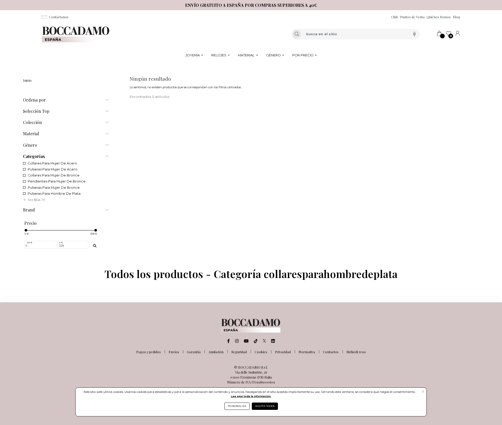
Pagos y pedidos (148, 352)
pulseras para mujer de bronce (54, 188)
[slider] (26, 230)
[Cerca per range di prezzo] (94, 246)
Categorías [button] (34, 156)
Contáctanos (59, 17)
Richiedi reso (356, 352)
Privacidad (283, 352)
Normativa (307, 352)
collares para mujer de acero (52, 163)
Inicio (27, 80)
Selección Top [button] (36, 111)
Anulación (216, 352)
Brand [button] (29, 209)
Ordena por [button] (34, 99)
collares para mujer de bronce (53, 175)
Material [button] (31, 133)
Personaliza (237, 406)
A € (61, 242)
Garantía (194, 352)
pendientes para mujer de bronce (56, 181)
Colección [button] (32, 122)
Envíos (174, 352)
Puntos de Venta (412, 17)
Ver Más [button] (36, 199)
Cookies (261, 352)
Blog (456, 17)
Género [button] (30, 145)
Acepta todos (265, 406)
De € (29, 242)
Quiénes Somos (439, 17)
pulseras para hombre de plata (54, 194)
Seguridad (239, 352)
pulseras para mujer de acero (52, 169)
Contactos (331, 352)
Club (394, 17)
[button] (422, 392)
